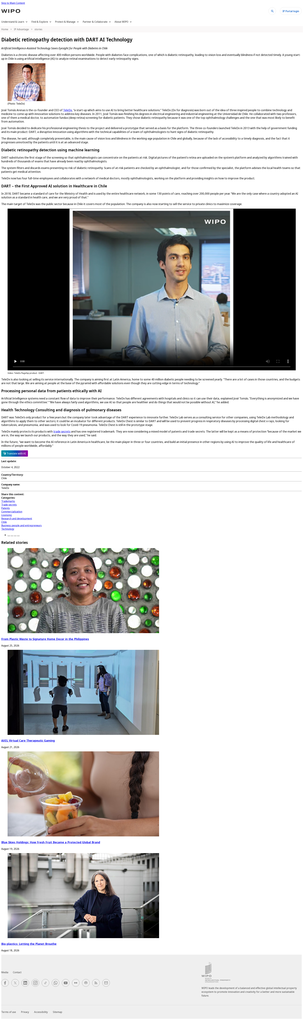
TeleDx (67, 110)
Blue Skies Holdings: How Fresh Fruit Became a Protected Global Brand (50, 842)
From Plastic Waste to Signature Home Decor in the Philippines (45, 639)
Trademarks (8, 501)
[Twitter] (12, 535)
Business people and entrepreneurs (21, 525)
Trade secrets (9, 504)
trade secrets (61, 431)
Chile (4, 522)
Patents (5, 508)
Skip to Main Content (13, 3)
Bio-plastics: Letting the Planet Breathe (28, 944)
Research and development (16, 518)
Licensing (6, 515)
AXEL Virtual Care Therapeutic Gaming (28, 740)
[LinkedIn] (15, 535)
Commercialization (11, 511)
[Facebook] (9, 535)
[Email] (18, 535)
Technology (7, 529)
